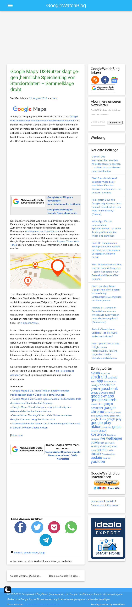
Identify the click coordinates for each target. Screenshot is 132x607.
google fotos (102, 415)
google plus (107, 427)
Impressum (97, 501)
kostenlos (99, 434)
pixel (94, 442)
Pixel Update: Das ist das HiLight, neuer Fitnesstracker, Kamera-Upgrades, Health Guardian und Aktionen (105, 350)
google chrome (103, 409)
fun (113, 385)
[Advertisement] (66, 39)
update (96, 457)
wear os (107, 458)
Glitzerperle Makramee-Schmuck (41, 604)
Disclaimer (113, 505)
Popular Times (65, 241)
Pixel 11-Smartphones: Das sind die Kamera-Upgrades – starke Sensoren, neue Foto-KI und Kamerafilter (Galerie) (106, 271)
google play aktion (101, 424)
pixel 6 (101, 443)
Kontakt (110, 501)
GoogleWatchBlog (66, 5)
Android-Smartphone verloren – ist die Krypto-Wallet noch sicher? (105, 333)
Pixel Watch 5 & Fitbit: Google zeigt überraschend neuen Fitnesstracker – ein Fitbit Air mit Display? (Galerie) (106, 207)
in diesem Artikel (29, 322)
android (18, 552)
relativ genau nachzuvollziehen (42, 231)
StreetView (106, 454)
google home (115, 416)
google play (114, 419)
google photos (98, 419)
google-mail (107, 392)
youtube (98, 461)
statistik (96, 454)
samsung (95, 446)
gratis (116, 427)
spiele (102, 450)
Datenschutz (97, 505)
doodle (105, 385)
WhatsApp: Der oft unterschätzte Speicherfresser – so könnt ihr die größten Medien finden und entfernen (106, 228)
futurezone (17, 435)
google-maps (31, 552)
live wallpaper (111, 438)
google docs (110, 412)
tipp (113, 454)
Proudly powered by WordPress (108, 604)
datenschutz (110, 381)
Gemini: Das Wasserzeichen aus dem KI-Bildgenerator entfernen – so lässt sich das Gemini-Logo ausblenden (106, 163)
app (100, 381)
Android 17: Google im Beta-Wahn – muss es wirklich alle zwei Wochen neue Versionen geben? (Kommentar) (105, 314)
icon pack (99, 430)
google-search (103, 400)
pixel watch (109, 443)
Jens (54, 98)
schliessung (105, 446)
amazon (105, 373)
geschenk (109, 389)
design (95, 385)
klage (42, 552)
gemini (95, 389)
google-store (97, 404)
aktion (95, 373)
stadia (110, 450)
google (94, 392)
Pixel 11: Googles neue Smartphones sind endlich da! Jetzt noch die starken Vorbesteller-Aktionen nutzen (106, 250)
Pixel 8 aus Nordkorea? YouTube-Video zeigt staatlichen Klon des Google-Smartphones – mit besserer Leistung (106, 185)
